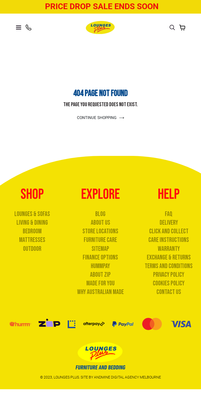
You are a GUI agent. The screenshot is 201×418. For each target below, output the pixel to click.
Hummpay (100, 266)
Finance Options (100, 257)
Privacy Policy (168, 275)
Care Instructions (168, 240)
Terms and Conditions (169, 266)
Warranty (169, 249)
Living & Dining (32, 223)
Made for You (100, 283)
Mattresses (32, 240)
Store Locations (100, 231)
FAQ (168, 214)
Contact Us (169, 292)
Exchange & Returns (169, 257)
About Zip (100, 275)
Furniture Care (100, 240)
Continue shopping (96, 117)
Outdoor (32, 249)
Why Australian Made (100, 292)
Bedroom (32, 231)
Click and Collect (168, 231)
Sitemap (100, 249)
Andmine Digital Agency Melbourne (127, 377)
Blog (100, 214)
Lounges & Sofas (32, 214)
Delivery (169, 223)
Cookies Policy (169, 283)
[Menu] (19, 27)
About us (100, 223)
